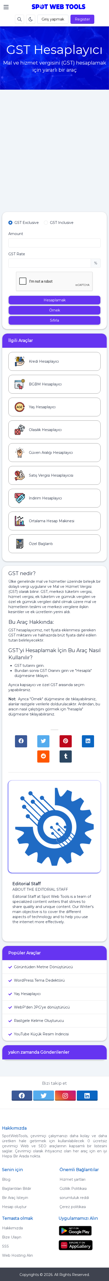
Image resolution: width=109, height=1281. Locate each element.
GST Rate (16, 254)
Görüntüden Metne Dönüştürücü (43, 967)
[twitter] (43, 1096)
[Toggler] (6, 7)
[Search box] (19, 19)
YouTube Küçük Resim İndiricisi (41, 1034)
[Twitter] (43, 741)
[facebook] (22, 1096)
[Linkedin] (88, 741)
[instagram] (65, 1096)
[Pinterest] (66, 741)
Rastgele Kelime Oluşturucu (39, 1020)
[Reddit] (43, 756)
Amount (15, 233)
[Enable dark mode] (30, 19)
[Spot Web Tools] (58, 7)
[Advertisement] (54, 154)
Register (82, 19)
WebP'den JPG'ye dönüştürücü (42, 1007)
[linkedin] (87, 1096)
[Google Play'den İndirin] (75, 1230)
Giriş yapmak (53, 19)
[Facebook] (21, 741)
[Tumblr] (66, 756)
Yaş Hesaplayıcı (27, 994)
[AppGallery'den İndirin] (76, 1245)
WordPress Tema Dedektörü (39, 980)
